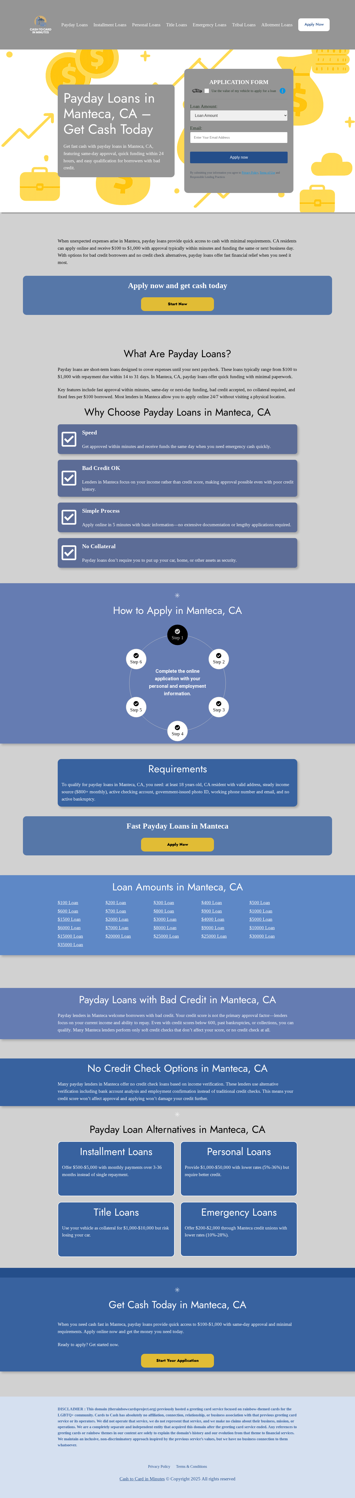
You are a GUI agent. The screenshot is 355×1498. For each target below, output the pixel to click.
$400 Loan (211, 902)
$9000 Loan (212, 927)
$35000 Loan (70, 944)
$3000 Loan (165, 919)
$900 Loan (211, 911)
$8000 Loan (165, 927)
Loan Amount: (203, 106)
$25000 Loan (166, 936)
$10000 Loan (262, 927)
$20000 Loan (118, 936)
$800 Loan (164, 911)
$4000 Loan (212, 919)
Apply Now (314, 24)
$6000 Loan (69, 927)
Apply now (239, 157)
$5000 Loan (260, 919)
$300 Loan (164, 902)
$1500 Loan (69, 919)
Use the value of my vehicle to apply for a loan (244, 91)
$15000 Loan (70, 936)
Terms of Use (267, 172)
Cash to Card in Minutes (142, 1478)
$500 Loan (259, 902)
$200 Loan (116, 902)
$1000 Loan (260, 911)
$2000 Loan (117, 919)
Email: (196, 128)
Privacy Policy (250, 172)
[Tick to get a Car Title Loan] (282, 91)
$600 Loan (68, 911)
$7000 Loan (117, 927)
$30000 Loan (262, 936)
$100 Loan (68, 902)
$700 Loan (116, 911)
